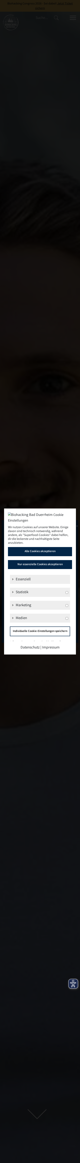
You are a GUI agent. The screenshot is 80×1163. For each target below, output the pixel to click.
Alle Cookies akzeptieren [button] (40, 551)
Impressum (51, 647)
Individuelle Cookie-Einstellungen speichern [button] (40, 631)
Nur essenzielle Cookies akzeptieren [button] (40, 564)
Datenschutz (30, 647)
